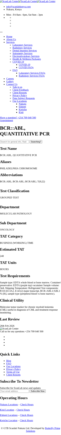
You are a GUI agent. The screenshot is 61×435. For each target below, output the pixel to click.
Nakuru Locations (9, 404)
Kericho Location (8, 420)
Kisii (21, 112)
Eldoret (22, 106)
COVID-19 (18, 61)
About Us (11, 39)
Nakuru (22, 104)
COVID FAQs (26, 67)
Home (9, 36)
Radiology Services (22, 47)
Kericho (23, 109)
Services (10, 42)
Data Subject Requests (24, 98)
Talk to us (17, 87)
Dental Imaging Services (25, 50)
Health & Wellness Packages (27, 59)
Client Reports (20, 92)
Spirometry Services (22, 53)
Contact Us (11, 84)
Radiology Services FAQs (32, 76)
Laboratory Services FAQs (32, 73)
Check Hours (26, 404)
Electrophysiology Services (26, 56)
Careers (10, 78)
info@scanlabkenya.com (18, 6)
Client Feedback (21, 90)
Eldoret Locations (9, 415)
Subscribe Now (37, 391)
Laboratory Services (22, 45)
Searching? (36, 142)
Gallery (10, 81)
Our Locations (20, 101)
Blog (8, 360)
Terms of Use (13, 372)
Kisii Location (7, 410)
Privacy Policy (20, 95)
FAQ (15, 70)
